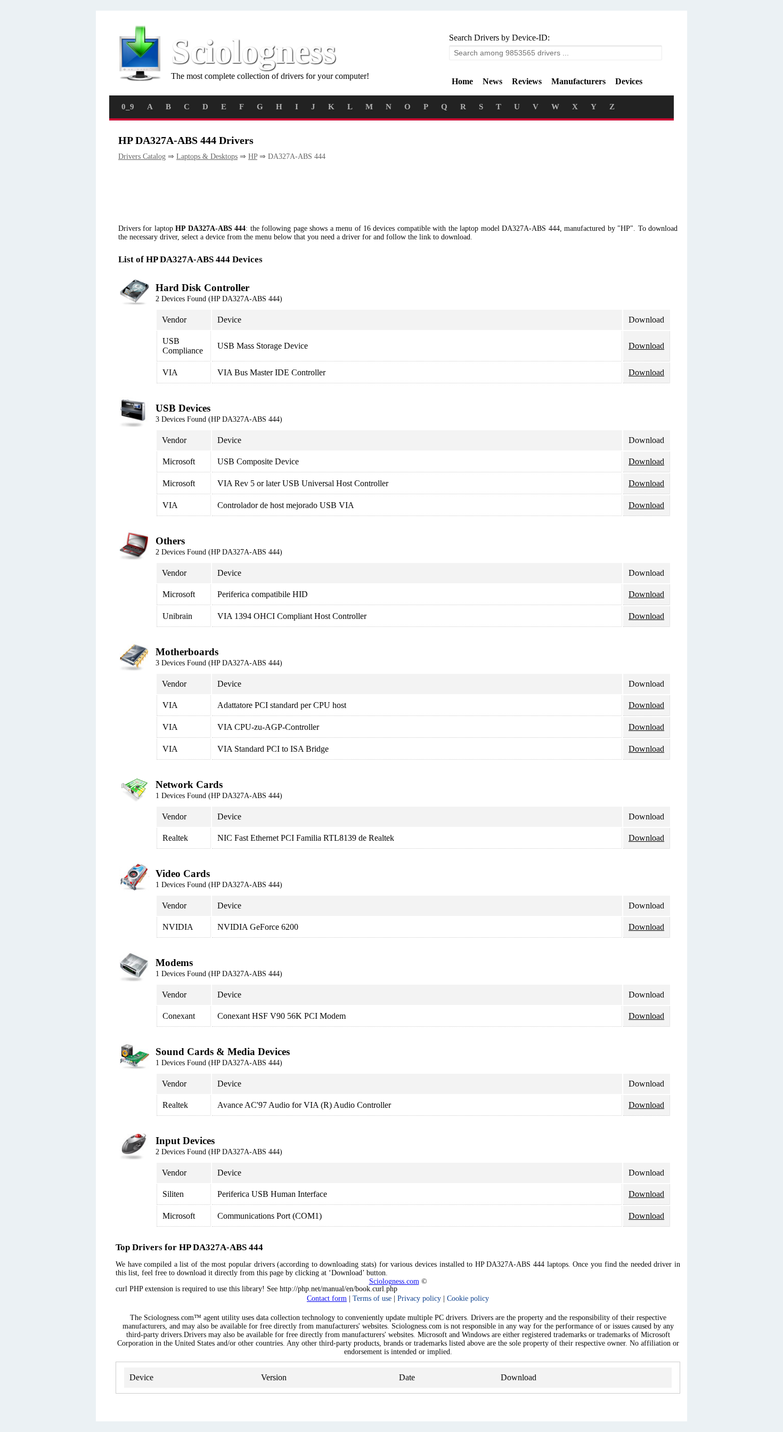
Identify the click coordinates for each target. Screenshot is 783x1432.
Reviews (527, 81)
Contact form (327, 1298)
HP (252, 156)
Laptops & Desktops (207, 156)
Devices (628, 81)
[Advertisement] (312, 193)
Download (646, 345)
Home (462, 81)
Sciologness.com (394, 1281)
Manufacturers (578, 81)
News (492, 81)
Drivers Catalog (142, 156)
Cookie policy (468, 1298)
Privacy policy (419, 1298)
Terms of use (372, 1298)
